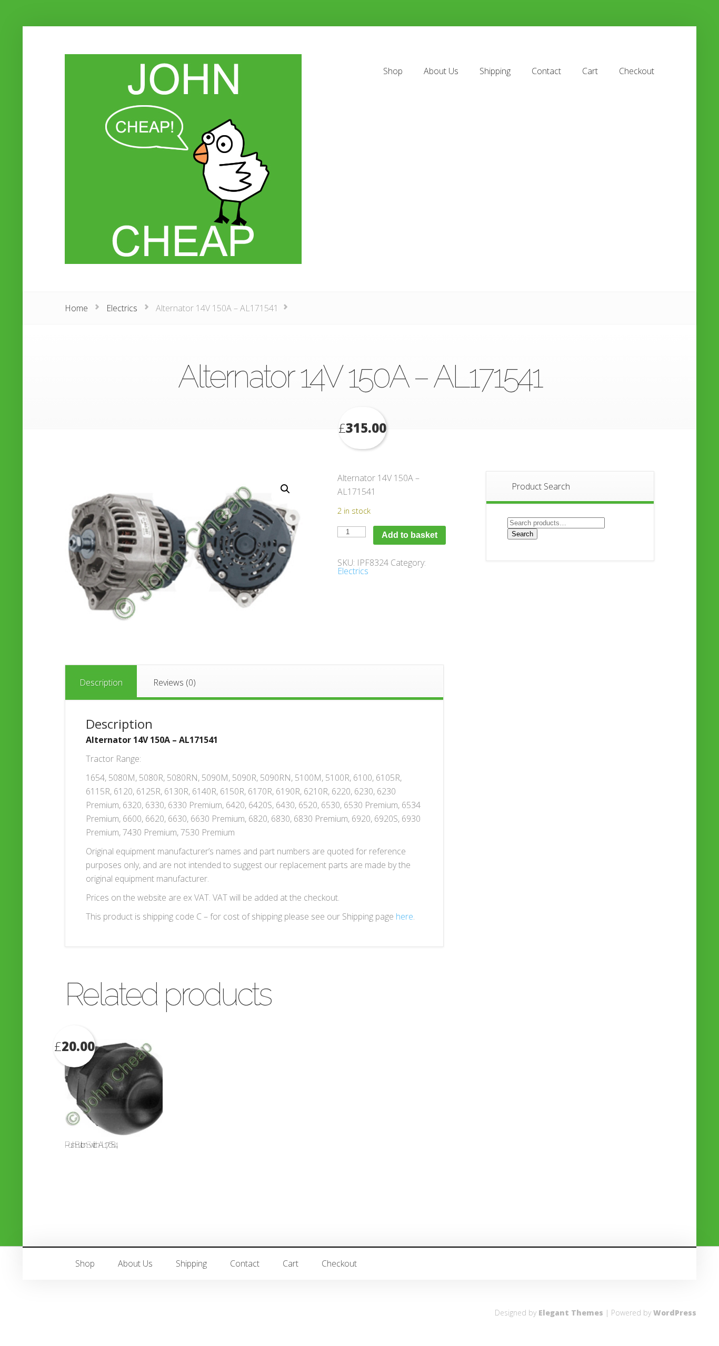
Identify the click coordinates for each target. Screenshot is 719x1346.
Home (76, 308)
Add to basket (409, 535)
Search (522, 534)
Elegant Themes (570, 1313)
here (404, 916)
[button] (285, 489)
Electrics (121, 308)
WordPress (674, 1313)
